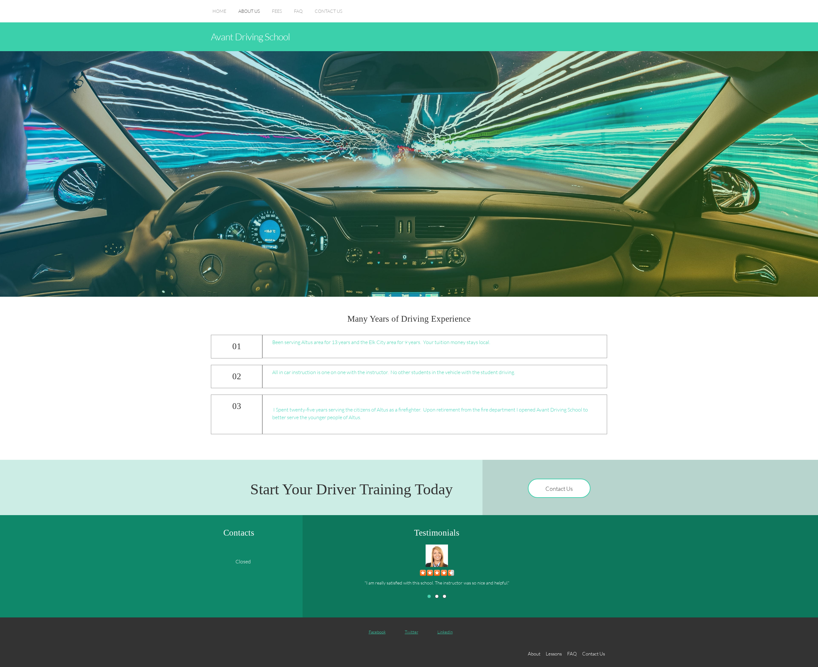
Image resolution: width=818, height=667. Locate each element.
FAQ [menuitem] (572, 653)
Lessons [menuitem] (554, 653)
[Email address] (203, 561)
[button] (436, 563)
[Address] (216, 561)
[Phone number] (190, 561)
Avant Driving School (250, 36)
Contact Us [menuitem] (593, 653)
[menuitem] (219, 14)
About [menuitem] (534, 653)
